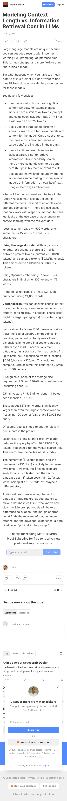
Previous (12, 589)
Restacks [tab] (24, 612)
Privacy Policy (35, 756)
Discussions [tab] (27, 653)
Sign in (60, 4)
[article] (33, 671)
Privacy (31, 777)
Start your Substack (25, 785)
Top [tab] (6, 653)
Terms (40, 777)
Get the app (49, 785)
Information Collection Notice (43, 753)
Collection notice (55, 777)
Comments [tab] (10, 612)
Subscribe (48, 4)
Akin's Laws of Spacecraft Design (25, 662)
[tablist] (17, 612)
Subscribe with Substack (36, 742)
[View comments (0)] (17, 41)
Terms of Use (51, 749)
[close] (57, 687)
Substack (17, 794)
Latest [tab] (15, 653)
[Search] (61, 653)
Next (56, 589)
